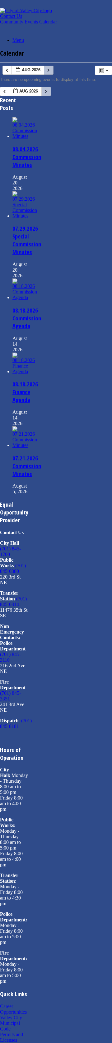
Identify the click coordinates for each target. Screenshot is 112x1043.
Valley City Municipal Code (11, 1023)
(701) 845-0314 (13, 601)
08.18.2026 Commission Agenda (26, 318)
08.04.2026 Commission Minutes (26, 156)
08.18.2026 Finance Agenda (25, 392)
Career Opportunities (13, 1009)
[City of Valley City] (26, 10)
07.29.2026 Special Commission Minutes (26, 240)
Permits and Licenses (11, 1037)
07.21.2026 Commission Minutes (26, 466)
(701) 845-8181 (16, 723)
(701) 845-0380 (13, 568)
